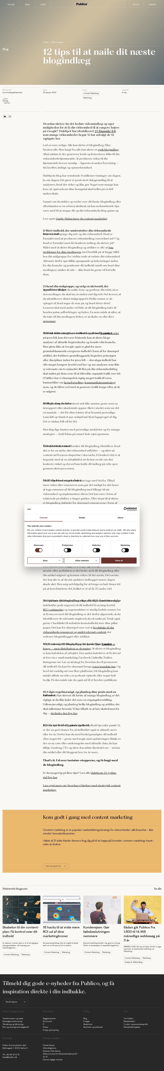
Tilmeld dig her (11, 1002)
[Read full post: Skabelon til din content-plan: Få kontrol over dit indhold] (21, 910)
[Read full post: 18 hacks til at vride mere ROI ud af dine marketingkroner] (62, 910)
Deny (45, 560)
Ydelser (11, 5)
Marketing (87, 98)
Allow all (119, 560)
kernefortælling (74, 382)
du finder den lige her (64, 713)
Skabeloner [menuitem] (88, 1024)
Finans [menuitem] (45, 1027)
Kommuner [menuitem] (47, 1021)
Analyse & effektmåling (133, 962)
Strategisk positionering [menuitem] (12, 1021)
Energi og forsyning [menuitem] (51, 1030)
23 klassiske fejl (105, 131)
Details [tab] (82, 518)
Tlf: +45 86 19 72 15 (11, 1054)
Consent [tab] (43, 518)
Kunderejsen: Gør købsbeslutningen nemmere (96, 931)
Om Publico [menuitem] (129, 1018)
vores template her (104, 666)
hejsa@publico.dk (10, 1057)
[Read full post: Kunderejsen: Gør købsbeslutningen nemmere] (102, 910)
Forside (45, 42)
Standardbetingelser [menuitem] (132, 1027)
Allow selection (82, 560)
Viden (27, 5)
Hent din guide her (53, 866)
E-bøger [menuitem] (86, 1021)
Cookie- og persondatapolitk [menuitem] (136, 1024)
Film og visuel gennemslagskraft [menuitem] (16, 1027)
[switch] (67, 550)
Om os (136, 5)
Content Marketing (91, 93)
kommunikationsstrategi (100, 382)
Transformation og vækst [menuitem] (13, 1018)
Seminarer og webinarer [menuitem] (93, 1027)
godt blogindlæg (108, 149)
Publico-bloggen (57, 42)
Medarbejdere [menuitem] (129, 1021)
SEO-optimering (53, 609)
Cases (43, 5)
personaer (49, 321)
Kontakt (152, 5)
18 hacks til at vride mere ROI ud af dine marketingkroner (61, 931)
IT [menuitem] (43, 1024)
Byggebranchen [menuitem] (49, 1018)
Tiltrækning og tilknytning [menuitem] (13, 1024)
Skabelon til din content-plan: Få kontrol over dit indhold (21, 931)
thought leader (109, 333)
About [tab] (120, 518)
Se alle (157, 888)
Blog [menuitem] (85, 1018)
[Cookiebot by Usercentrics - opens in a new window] (125, 509)
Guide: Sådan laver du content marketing (81, 218)
